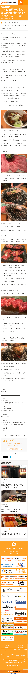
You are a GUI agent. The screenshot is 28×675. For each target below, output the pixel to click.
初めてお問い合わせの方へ (20, 651)
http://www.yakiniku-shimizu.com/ (10, 81)
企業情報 (20, 645)
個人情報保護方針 (20, 655)
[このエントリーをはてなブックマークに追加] (10, 457)
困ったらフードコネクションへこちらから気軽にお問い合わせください (14, 661)
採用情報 (20, 647)
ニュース (7, 22)
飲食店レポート (16, 22)
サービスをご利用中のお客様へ (7, 655)
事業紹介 (7, 647)
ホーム (7, 645)
